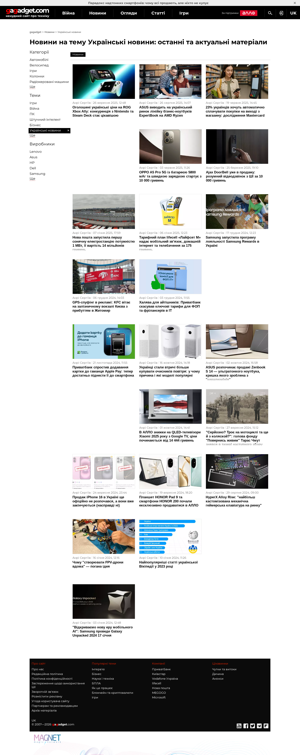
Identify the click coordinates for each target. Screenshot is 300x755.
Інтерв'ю (98, 669)
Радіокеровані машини (49, 82)
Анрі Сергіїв (81, 102)
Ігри (184, 13)
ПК (32, 114)
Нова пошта (161, 688)
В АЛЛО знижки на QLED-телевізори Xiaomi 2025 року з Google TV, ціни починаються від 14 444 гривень (170, 436)
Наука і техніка (103, 678)
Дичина (218, 674)
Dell (33, 168)
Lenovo (36, 152)
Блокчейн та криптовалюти (112, 693)
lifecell (156, 683)
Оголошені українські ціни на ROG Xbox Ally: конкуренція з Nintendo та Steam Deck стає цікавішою (102, 111)
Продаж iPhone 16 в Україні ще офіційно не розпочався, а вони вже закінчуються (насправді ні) (103, 501)
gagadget (35, 31)
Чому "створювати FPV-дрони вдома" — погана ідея (97, 564)
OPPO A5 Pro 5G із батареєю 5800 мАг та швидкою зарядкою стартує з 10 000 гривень (170, 176)
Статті (158, 13)
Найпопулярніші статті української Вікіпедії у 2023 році (168, 564)
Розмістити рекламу (47, 696)
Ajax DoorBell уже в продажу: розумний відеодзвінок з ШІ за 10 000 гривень (234, 176)
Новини (97, 13)
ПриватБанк (161, 669)
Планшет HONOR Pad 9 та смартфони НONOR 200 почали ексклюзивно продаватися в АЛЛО (168, 501)
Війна (68, 13)
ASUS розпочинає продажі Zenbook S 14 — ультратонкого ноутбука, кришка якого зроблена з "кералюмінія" (235, 373)
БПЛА (96, 683)
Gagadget (27, 12)
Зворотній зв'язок (45, 692)
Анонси (217, 678)
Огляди (129, 13)
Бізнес (35, 125)
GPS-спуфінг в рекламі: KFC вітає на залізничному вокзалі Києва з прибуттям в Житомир (101, 306)
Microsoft (159, 697)
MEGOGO (159, 693)
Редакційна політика (47, 674)
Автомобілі (39, 60)
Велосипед (39, 65)
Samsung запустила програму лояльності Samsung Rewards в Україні (232, 241)
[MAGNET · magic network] (48, 743)
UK (34, 720)
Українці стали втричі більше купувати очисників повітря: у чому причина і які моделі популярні (169, 371)
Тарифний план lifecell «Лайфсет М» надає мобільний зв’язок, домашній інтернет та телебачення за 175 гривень (170, 243)
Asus (33, 157)
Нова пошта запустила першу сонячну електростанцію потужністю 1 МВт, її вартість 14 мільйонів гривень (103, 243)
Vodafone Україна (165, 678)
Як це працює (102, 688)
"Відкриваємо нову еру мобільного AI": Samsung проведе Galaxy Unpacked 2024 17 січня (102, 631)
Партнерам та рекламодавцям (55, 706)
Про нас (38, 669)
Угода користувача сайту (50, 701)
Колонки (37, 76)
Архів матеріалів (44, 710)
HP (32, 163)
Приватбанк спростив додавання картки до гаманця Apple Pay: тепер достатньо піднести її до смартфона (103, 371)
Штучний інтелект (45, 120)
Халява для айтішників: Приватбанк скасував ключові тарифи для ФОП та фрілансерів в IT (170, 306)
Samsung (37, 174)
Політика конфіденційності (52, 678)
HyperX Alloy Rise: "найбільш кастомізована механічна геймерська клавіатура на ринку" (234, 501)
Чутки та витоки (224, 669)
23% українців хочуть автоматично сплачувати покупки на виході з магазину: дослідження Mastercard (235, 111)
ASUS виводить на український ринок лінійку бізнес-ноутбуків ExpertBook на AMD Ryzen (165, 111)
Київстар (159, 674)
